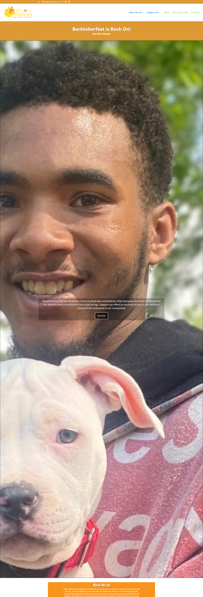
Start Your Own (180, 13)
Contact (195, 13)
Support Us (153, 13)
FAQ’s (167, 13)
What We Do (135, 13)
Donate (101, 315)
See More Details (102, 33)
